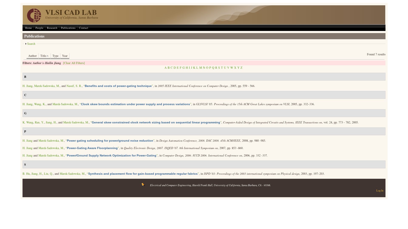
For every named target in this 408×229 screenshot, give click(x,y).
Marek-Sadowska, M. (47, 86)
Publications (68, 28)
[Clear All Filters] (74, 63)
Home (28, 28)
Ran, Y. (39, 122)
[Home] (34, 21)
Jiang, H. (51, 122)
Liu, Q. (48, 174)
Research (52, 28)
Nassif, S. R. (74, 86)
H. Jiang (28, 86)
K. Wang (28, 122)
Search (31, 44)
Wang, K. (40, 104)
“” (118, 86)
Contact (83, 28)
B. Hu (26, 174)
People (39, 28)
